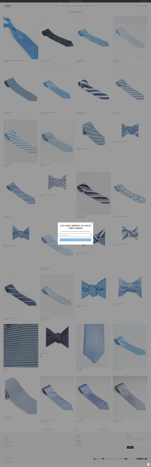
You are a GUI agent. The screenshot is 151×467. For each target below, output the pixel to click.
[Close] (91, 223)
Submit (75, 239)
